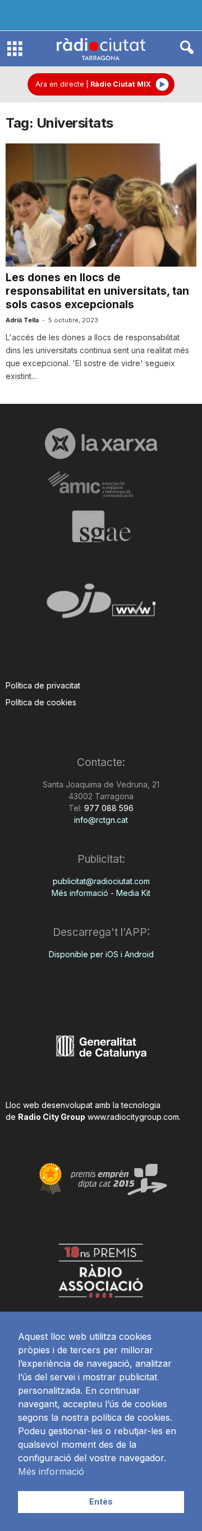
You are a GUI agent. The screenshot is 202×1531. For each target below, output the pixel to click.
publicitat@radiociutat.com (101, 881)
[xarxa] (101, 443)
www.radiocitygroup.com (133, 1117)
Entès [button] (101, 1501)
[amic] (101, 484)
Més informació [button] (51, 1471)
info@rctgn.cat (101, 820)
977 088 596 (108, 808)
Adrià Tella (22, 320)
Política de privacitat (43, 685)
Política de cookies (41, 702)
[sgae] (101, 526)
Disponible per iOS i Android (101, 954)
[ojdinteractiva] (101, 605)
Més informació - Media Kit (101, 893)
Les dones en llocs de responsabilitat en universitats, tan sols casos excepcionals (97, 291)
